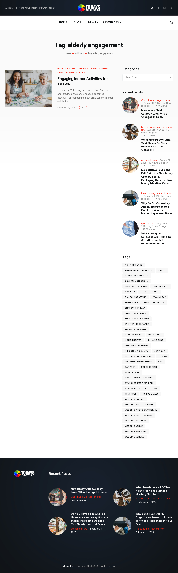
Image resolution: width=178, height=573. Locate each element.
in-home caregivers (136, 345)
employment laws (135, 313)
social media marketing (139, 378)
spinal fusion (148, 223)
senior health (75, 72)
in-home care (88, 69)
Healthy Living (67, 69)
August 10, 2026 (152, 103)
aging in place (133, 265)
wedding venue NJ (135, 431)
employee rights (154, 302)
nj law (163, 356)
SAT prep (130, 367)
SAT (160, 361)
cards (162, 270)
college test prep (136, 286)
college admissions (137, 281)
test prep (131, 394)
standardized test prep (139, 383)
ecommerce (159, 297)
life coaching (148, 193)
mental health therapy (139, 356)
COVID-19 (130, 292)
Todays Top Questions (73, 566)
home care (154, 335)
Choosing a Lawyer (152, 100)
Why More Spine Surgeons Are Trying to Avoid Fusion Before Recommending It (156, 238)
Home (68, 53)
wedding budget (135, 399)
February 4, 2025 (66, 107)
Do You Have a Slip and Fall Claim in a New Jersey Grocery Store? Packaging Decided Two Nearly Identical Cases (157, 176)
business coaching (151, 127)
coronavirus (161, 286)
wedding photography (138, 415)
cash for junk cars (137, 275)
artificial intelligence (138, 270)
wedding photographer (139, 404)
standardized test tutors (141, 388)
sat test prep (149, 367)
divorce (168, 100)
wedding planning (136, 420)
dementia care (149, 292)
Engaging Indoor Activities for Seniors (82, 81)
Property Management (138, 361)
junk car (159, 351)
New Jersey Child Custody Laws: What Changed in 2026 (154, 114)
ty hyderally (151, 394)
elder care (131, 302)
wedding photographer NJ (141, 410)
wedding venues (134, 437)
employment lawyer (137, 318)
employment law (135, 308)
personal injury (149, 160)
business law (163, 498)
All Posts (79, 53)
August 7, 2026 (151, 196)
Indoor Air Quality (136, 351)
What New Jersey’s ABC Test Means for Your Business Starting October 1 (156, 145)
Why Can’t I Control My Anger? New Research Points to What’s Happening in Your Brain (156, 208)
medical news (164, 193)
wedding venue (134, 426)
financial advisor (136, 329)
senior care (132, 372)
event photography (137, 324)
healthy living (133, 335)
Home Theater (133, 340)
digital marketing (136, 297)
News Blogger (149, 132)
